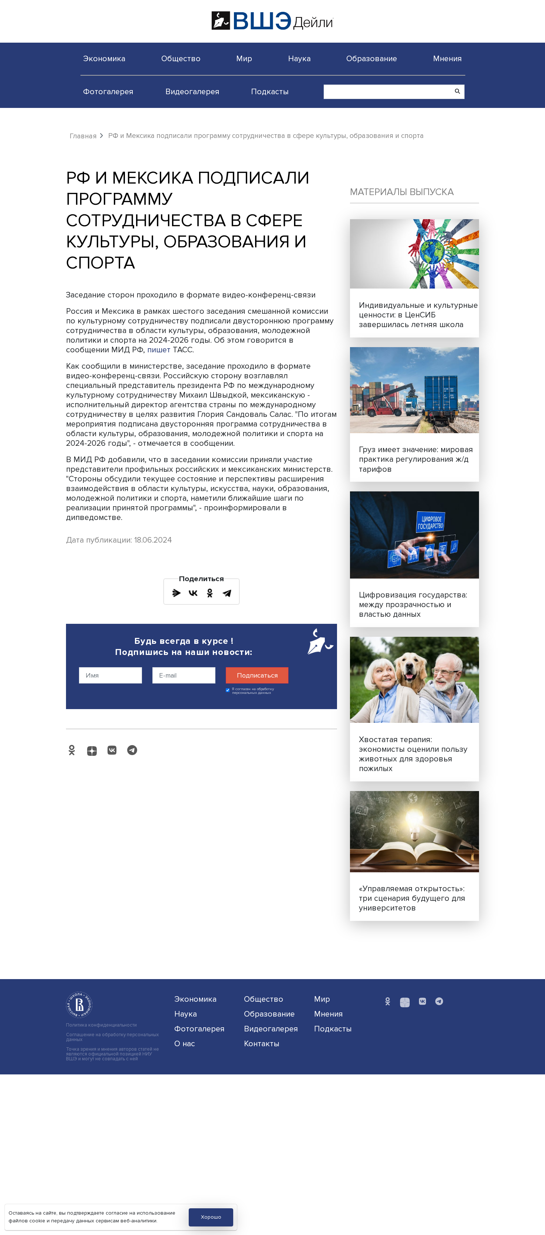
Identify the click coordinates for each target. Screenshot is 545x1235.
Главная (83, 136)
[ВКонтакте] (193, 593)
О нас (184, 1043)
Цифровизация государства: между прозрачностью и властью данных (413, 604)
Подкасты (270, 91)
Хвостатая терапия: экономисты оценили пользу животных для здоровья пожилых (413, 754)
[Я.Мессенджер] (176, 593)
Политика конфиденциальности (101, 1025)
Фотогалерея (108, 91)
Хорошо (211, 1217)
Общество (181, 58)
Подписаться (257, 675)
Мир (244, 58)
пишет (159, 350)
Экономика (104, 58)
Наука (299, 58)
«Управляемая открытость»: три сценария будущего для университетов (412, 898)
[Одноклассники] (210, 593)
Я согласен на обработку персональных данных (253, 691)
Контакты (262, 1043)
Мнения (447, 58)
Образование (371, 58)
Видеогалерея (192, 91)
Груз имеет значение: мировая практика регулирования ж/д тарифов (416, 459)
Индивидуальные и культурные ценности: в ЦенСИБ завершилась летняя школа (418, 314)
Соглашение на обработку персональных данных (112, 1037)
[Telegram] (227, 593)
